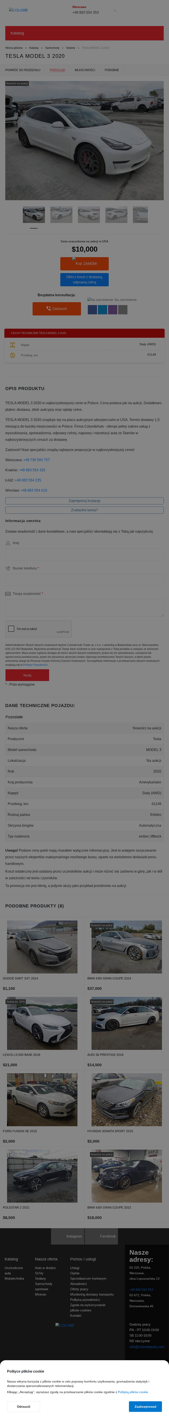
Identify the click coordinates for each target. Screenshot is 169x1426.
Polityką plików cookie (133, 1392)
